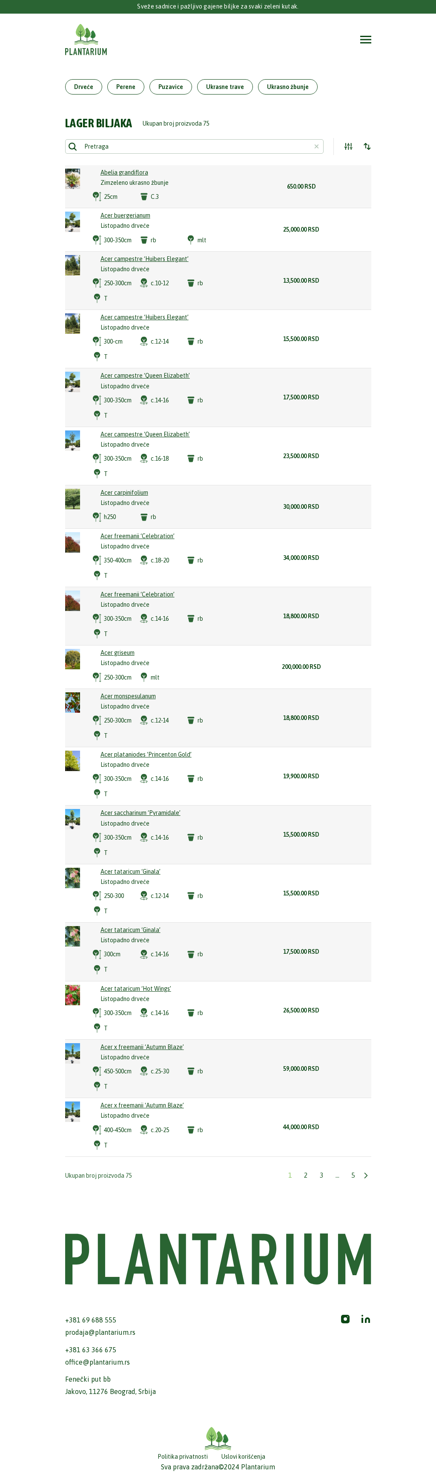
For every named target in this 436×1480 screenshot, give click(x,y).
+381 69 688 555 (90, 1320)
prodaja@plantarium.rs (100, 1332)
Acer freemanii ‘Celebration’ (137, 536)
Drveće (83, 86)
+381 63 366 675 (90, 1350)
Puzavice (170, 86)
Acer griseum (117, 652)
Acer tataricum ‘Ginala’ (130, 871)
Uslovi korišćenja (243, 1456)
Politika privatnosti (183, 1456)
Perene (125, 86)
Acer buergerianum (125, 215)
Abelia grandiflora (124, 172)
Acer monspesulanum (128, 696)
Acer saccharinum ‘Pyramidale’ (140, 812)
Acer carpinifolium (124, 492)
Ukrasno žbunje (288, 86)
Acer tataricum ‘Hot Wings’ (135, 988)
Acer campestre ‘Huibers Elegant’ (144, 258)
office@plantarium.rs (97, 1362)
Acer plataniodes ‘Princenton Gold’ (146, 754)
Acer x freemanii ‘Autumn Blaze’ (142, 1047)
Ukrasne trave (225, 86)
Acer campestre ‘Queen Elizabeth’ (145, 375)
